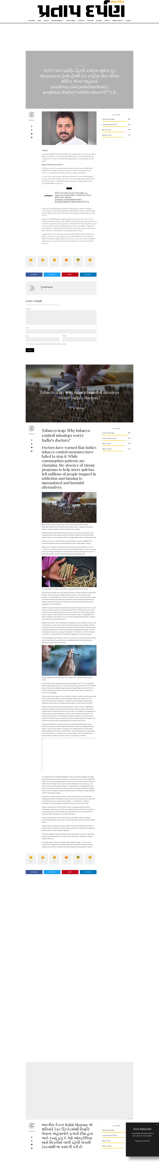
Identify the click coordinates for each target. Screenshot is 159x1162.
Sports (46, 20)
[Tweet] (32, 130)
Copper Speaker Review (109, 124)
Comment (28, 309)
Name (27, 327)
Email (27, 336)
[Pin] (32, 133)
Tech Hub (90, 20)
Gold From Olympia (108, 119)
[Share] (32, 126)
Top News (31, 20)
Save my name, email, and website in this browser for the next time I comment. (47, 344)
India (39, 20)
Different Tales (107, 135)
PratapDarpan (31, 120)
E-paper (128, 20)
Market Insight (117, 20)
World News (70, 20)
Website (64, 336)
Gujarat (99, 20)
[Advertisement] (79, 37)
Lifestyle (81, 20)
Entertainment (57, 20)
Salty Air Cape (106, 130)
